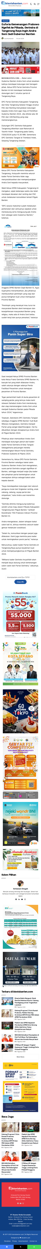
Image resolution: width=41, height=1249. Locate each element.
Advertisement (23, 1241)
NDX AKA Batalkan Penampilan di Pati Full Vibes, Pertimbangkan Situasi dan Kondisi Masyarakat (27, 1037)
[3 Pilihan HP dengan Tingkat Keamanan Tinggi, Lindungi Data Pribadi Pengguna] (7, 1048)
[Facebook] (16, 899)
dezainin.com (25, 1238)
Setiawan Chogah (20, 889)
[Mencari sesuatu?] (35, 4)
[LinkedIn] (19, 899)
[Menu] (38, 4)
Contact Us (33, 1241)
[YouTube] (22, 899)
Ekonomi (5, 21)
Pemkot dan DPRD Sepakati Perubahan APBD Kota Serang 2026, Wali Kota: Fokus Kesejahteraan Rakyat (30, 1138)
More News (20, 1057)
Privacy (14, 1241)
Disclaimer (7, 1241)
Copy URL (20, 582)
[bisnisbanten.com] (15, 3)
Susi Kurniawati (8, 38)
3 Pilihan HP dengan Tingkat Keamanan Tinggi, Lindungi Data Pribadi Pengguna (27, 1047)
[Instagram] (25, 899)
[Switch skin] (31, 4)
